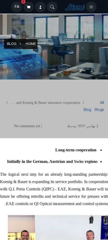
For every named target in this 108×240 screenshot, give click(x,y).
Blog (12, 44)
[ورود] (40, 7)
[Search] (52, 7)
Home (31, 44)
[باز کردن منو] (91, 7)
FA (17, 7)
